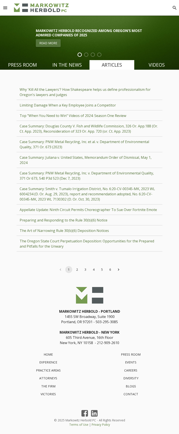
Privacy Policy (101, 424)
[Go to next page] (118, 269)
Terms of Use (78, 424)
